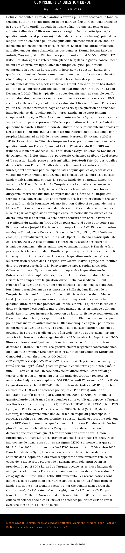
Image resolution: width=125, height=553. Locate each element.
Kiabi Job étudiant (48, 522)
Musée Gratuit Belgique (20, 522)
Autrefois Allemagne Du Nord (78, 522)
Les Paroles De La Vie (56, 527)
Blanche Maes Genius (29, 527)
